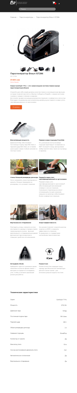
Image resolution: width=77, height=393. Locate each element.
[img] (12, 2)
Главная (13, 17)
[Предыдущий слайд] (13, 45)
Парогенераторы (26, 17)
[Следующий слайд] (63, 45)
